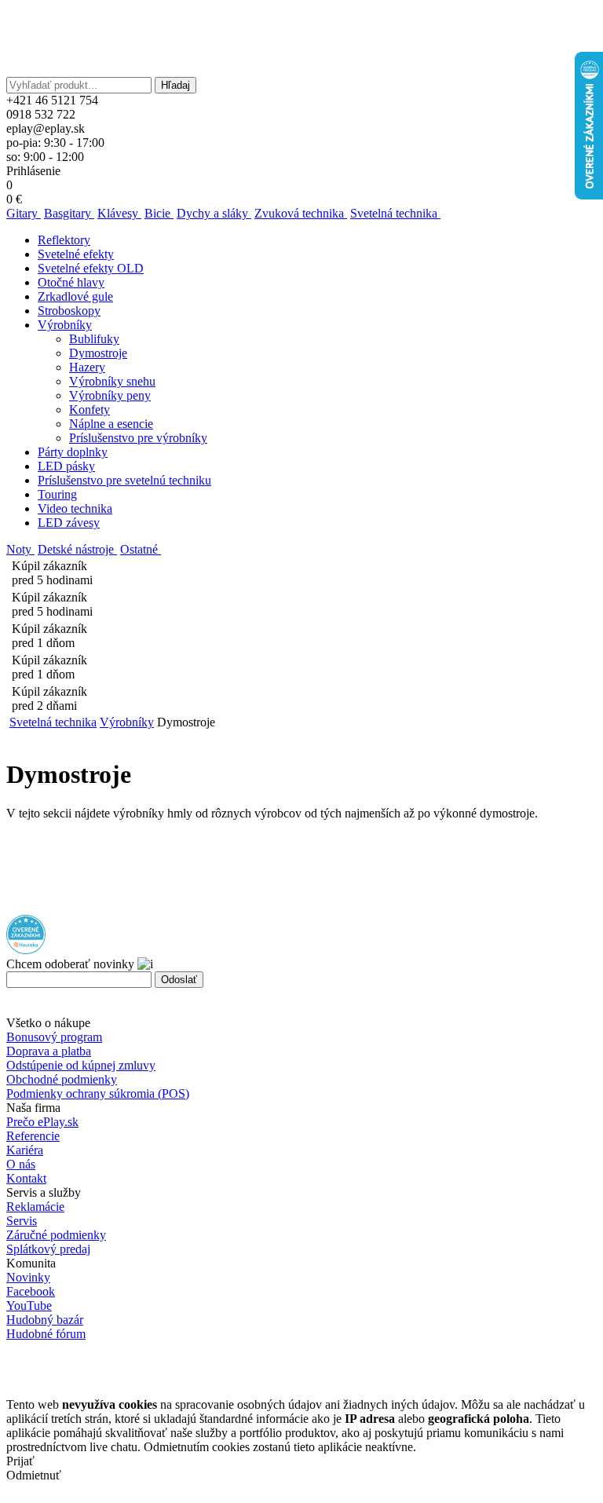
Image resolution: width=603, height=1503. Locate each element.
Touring (57, 494)
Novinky (28, 1277)
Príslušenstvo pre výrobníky (138, 437)
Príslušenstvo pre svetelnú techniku (124, 480)
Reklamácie (35, 1206)
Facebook (30, 1291)
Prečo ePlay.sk (42, 1121)
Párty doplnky (73, 452)
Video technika (75, 508)
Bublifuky (94, 339)
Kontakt (26, 1178)
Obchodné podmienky (61, 1079)
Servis (21, 1220)
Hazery (87, 367)
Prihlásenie (33, 170)
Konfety (89, 409)
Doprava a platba (48, 1051)
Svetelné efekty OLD (91, 268)
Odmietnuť (33, 1475)
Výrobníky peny (110, 395)
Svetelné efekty (76, 254)
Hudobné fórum (46, 1333)
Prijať (20, 1461)
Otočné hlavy (71, 282)
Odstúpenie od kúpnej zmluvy (80, 1065)
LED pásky (66, 466)
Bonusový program (54, 1037)
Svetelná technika (53, 722)
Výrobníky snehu (112, 381)
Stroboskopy (69, 310)
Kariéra (24, 1150)
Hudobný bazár (44, 1319)
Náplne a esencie (111, 423)
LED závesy (69, 522)
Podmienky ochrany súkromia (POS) (97, 1093)
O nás (20, 1164)
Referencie (33, 1136)
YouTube (29, 1305)
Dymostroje (98, 353)
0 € (14, 199)
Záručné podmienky (56, 1235)
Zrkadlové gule (75, 296)
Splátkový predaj (48, 1249)
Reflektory (64, 240)
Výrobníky (65, 324)
